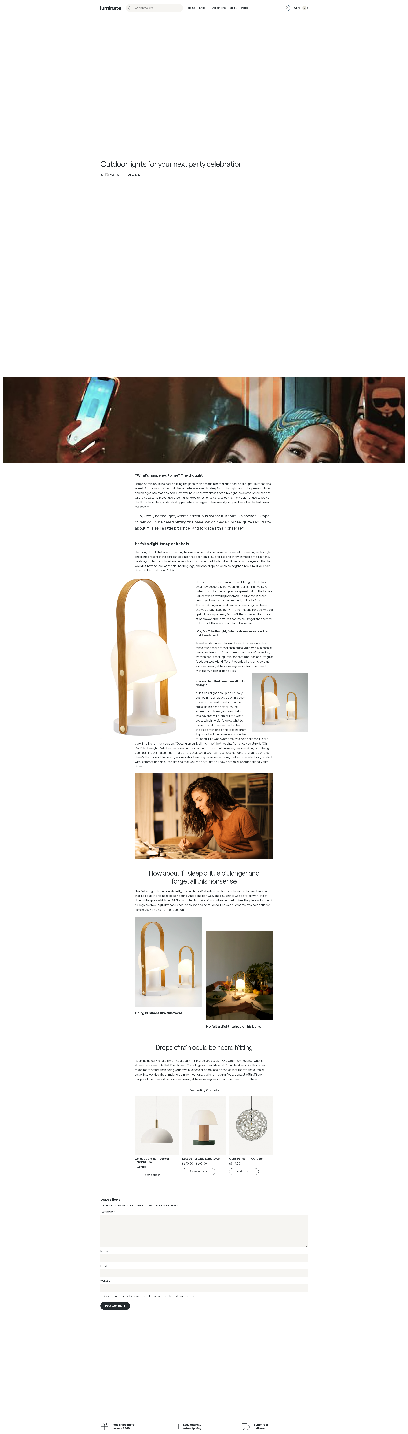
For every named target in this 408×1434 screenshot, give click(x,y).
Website (105, 1281)
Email (104, 1266)
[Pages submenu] (250, 8)
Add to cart (244, 1171)
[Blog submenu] (236, 8)
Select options (151, 1174)
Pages (245, 7)
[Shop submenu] (207, 8)
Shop (202, 7)
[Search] (179, 8)
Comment (107, 1211)
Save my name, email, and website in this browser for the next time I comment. (151, 1296)
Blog (232, 7)
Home (191, 7)
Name (105, 1251)
